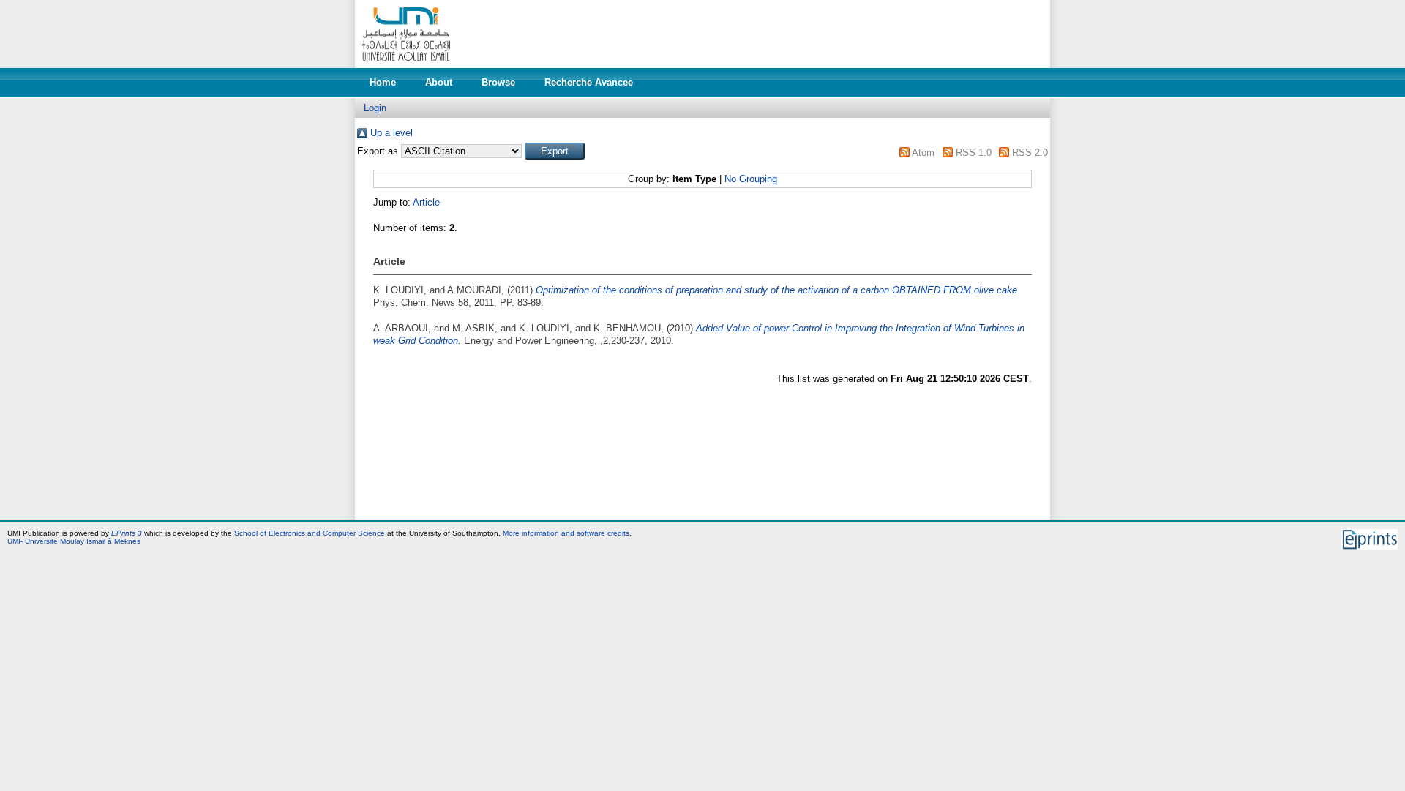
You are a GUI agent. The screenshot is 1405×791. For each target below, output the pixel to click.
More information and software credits (566, 533)
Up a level (391, 132)
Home (383, 82)
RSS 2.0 (1030, 152)
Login (375, 107)
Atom (923, 152)
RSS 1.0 (974, 152)
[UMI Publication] (406, 64)
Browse (498, 82)
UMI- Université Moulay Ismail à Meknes (73, 541)
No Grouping (750, 178)
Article (426, 202)
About (438, 82)
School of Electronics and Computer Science (309, 533)
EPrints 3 (126, 533)
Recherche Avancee (588, 82)
